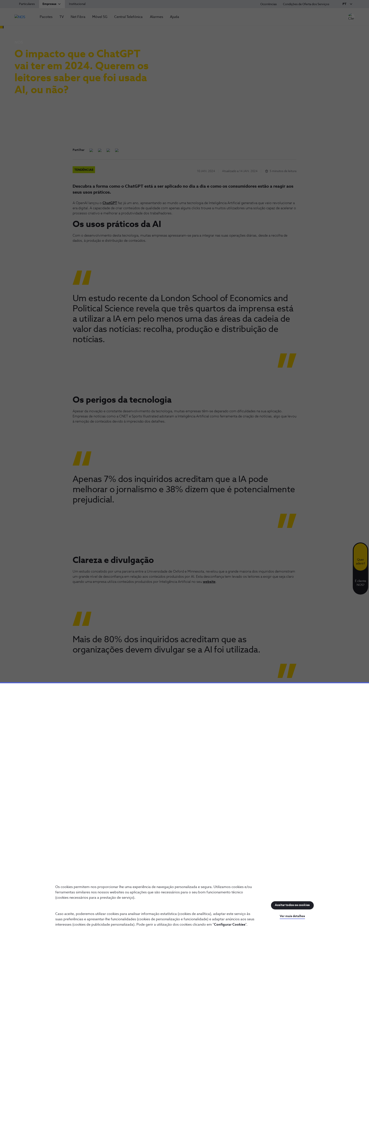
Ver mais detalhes (292, 916)
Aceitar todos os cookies (292, 905)
